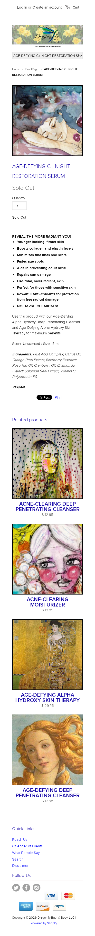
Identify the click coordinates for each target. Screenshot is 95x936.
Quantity (18, 198)
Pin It (58, 397)
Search (17, 859)
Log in (22, 7)
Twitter (16, 888)
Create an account (47, 7)
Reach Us (19, 839)
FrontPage (31, 69)
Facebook (26, 888)
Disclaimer (20, 865)
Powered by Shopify (44, 923)
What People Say (26, 853)
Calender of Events (27, 846)
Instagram (36, 888)
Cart (76, 7)
